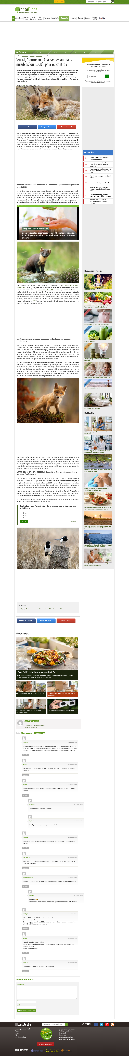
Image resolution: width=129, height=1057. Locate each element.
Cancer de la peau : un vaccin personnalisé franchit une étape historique (96, 489)
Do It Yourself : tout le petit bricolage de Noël (97, 377)
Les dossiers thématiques (66, 1037)
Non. (25, 515)
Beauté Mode (26, 18)
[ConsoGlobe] (26, 10)
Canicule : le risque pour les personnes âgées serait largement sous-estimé (97, 564)
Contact (17, 1033)
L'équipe (17, 1031)
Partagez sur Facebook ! (27, 127)
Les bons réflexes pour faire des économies (96, 324)
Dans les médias (63, 1033)
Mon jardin (47, 18)
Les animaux (95, 53)
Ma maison (40, 18)
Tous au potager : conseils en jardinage (95, 307)
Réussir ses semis (89, 290)
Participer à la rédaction (65, 1031)
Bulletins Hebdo (55, 53)
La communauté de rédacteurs (67, 1029)
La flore (76, 53)
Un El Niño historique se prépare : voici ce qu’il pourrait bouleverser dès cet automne (97, 527)
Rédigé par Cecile (31, 721)
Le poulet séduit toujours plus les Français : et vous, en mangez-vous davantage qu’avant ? (97, 508)
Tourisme (73, 18)
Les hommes (107, 53)
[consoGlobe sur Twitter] (101, 1024)
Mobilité (80, 18)
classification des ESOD (45, 290)
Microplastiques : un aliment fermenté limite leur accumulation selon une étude (97, 451)
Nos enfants (55, 18)
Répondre (25, 755)
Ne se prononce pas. (29, 518)
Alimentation (19, 18)
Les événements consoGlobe (67, 1039)
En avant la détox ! (89, 341)
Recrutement (62, 1035)
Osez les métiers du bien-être (92, 388)
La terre (85, 53)
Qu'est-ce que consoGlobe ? (22, 1029)
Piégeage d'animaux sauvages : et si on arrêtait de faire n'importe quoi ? (41, 609)
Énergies (87, 18)
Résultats (73, 521)
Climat (66, 53)
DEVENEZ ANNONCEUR (45, 1044)
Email (18, 1005)
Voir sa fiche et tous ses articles (35, 725)
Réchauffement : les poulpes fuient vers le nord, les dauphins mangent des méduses (98, 546)
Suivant (17, 96)
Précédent (78, 96)
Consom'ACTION (94, 18)
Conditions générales (20, 1037)
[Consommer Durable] (52, 1051)
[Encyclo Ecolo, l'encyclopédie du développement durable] (66, 1051)
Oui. (25, 513)
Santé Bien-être (33, 18)
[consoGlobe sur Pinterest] (107, 1024)
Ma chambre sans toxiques (92, 408)
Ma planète (64, 18)
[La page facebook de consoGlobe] (96, 1024)
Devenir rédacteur (31, 727)
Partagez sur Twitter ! (47, 127)
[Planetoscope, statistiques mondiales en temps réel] (37, 1051)
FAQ (16, 1035)
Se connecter (59, 2)
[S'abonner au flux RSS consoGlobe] (112, 1024)
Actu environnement (41, 53)
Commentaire (20, 984)
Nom (18, 1000)
